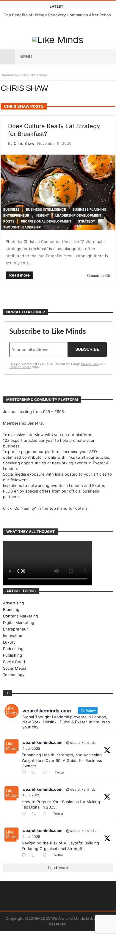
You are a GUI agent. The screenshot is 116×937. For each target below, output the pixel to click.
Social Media (14, 668)
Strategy (86, 221)
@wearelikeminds (80, 742)
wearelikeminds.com (42, 742)
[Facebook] (5, 26)
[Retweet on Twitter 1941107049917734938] (35, 855)
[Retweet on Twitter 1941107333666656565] (35, 772)
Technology (13, 674)
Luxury (9, 642)
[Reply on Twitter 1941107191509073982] (25, 814)
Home (5, 75)
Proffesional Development (46, 221)
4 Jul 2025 (31, 748)
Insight (42, 215)
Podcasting (13, 648)
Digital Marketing (18, 622)
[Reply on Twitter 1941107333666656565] (25, 772)
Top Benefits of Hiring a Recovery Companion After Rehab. (58, 14)
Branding (11, 609)
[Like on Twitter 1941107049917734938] (46, 855)
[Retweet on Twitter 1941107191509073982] (35, 814)
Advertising (13, 603)
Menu (25, 56)
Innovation (12, 635)
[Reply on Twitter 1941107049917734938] (25, 855)
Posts (8, 221)
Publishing (12, 655)
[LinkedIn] (27, 26)
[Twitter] (16, 26)
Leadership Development (78, 215)
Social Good (14, 661)
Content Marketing (20, 616)
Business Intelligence (46, 209)
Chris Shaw (24, 143)
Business (11, 209)
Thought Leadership (22, 227)
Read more (19, 275)
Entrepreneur (16, 215)
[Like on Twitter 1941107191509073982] (46, 814)
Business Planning (89, 209)
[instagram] (38, 26)
